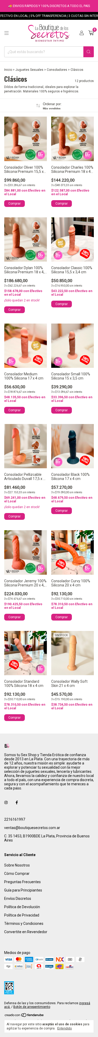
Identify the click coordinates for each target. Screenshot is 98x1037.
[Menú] (6, 33)
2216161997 (14, 819)
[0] (91, 33)
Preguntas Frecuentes (22, 882)
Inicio (8, 70)
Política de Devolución (22, 907)
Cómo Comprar (17, 873)
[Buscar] (88, 51)
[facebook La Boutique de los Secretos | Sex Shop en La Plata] (17, 803)
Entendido (64, 1028)
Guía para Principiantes (23, 890)
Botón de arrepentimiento (31, 1007)
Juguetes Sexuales (29, 70)
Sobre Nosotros (17, 865)
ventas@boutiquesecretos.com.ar (32, 828)
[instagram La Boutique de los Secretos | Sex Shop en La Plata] (6, 803)
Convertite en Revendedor (25, 932)
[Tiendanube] (24, 1016)
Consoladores (57, 70)
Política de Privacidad (21, 915)
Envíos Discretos (17, 898)
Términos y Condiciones (23, 923)
